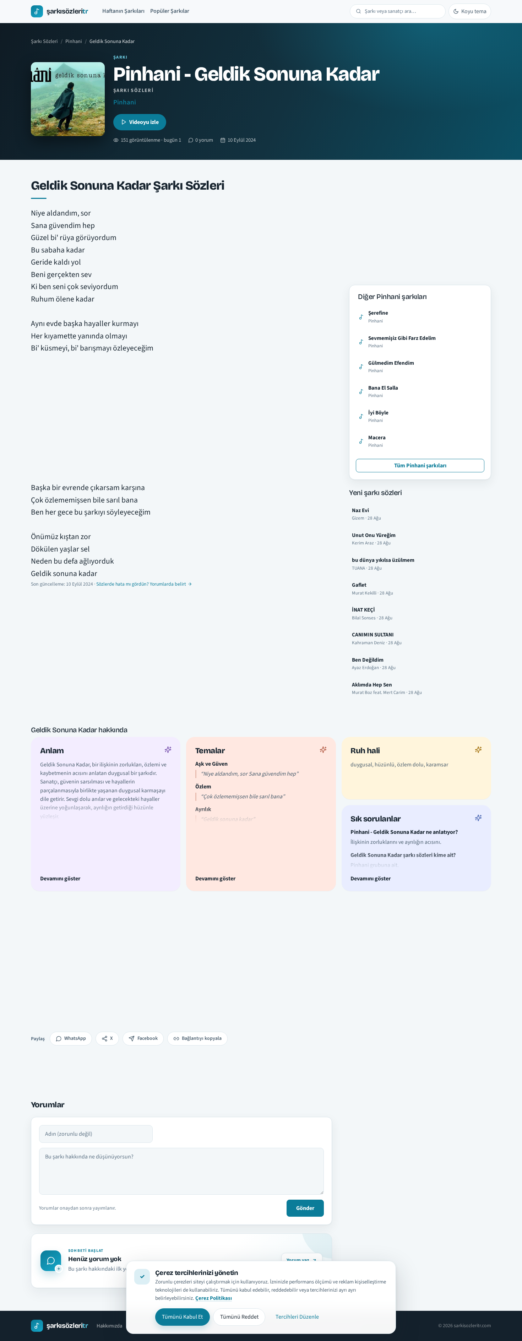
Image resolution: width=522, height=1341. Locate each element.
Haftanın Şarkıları (123, 11)
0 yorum (204, 140)
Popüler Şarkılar (169, 11)
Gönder (305, 1208)
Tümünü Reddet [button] (239, 1317)
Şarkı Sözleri (44, 41)
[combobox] (402, 11)
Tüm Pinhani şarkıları (420, 465)
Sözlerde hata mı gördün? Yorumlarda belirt (141, 584)
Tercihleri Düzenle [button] (297, 1317)
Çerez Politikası (213, 1298)
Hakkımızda (109, 1326)
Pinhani (73, 41)
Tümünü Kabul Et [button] (182, 1317)
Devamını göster (60, 878)
